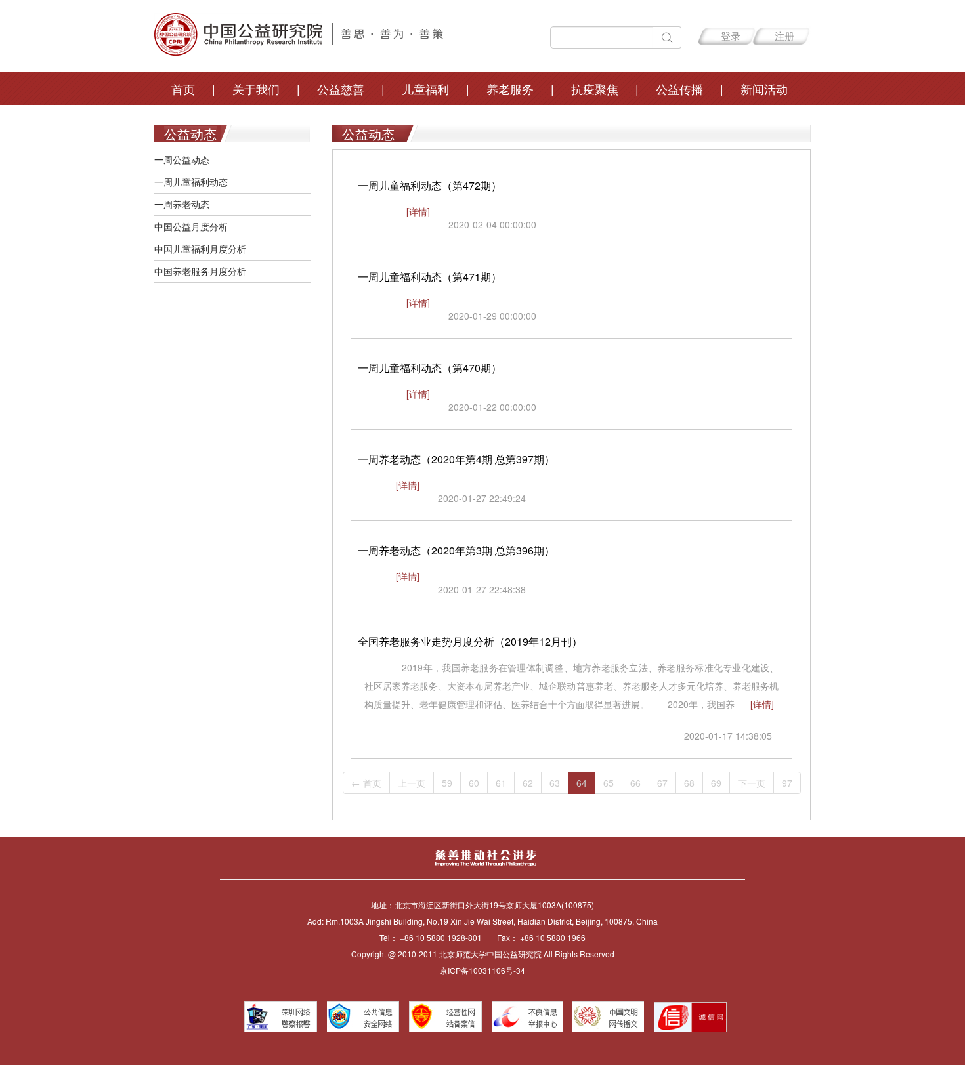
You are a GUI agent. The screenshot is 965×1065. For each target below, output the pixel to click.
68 (689, 782)
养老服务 (510, 88)
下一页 (751, 782)
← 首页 (366, 782)
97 (787, 782)
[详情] (418, 211)
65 (608, 782)
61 (501, 782)
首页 (183, 88)
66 (635, 782)
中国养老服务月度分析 (200, 271)
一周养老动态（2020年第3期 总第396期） (456, 550)
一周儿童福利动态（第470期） (430, 367)
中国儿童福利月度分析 (200, 248)
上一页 (411, 782)
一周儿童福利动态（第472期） (430, 185)
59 (447, 782)
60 (474, 782)
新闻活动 (764, 88)
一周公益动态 (181, 159)
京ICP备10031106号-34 (482, 970)
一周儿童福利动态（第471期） (430, 276)
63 (554, 782)
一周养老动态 (181, 204)
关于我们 (256, 88)
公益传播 (679, 88)
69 (716, 782)
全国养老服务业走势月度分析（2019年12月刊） (470, 641)
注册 (784, 36)
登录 (730, 36)
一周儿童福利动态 (191, 181)
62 (528, 782)
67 (662, 782)
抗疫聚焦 (594, 88)
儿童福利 (425, 88)
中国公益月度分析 (191, 226)
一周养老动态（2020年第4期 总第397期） (456, 459)
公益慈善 (340, 88)
